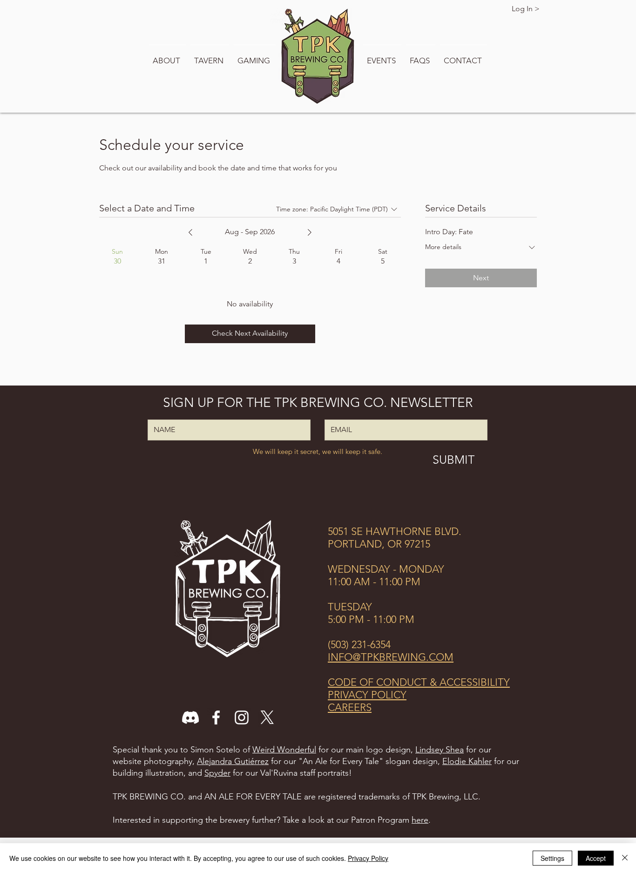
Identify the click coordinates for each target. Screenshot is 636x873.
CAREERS (350, 707)
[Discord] (190, 717)
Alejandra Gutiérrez (233, 761)
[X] (267, 717)
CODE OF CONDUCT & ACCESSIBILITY (419, 682)
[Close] (624, 858)
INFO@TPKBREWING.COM (390, 657)
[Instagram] (241, 717)
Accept (596, 858)
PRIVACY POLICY (367, 695)
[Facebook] (216, 717)
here (420, 820)
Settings (552, 858)
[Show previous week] (190, 232)
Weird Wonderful (284, 749)
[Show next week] (309, 232)
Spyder (217, 773)
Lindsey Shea (439, 749)
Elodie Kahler (467, 761)
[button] (167, 56)
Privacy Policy (368, 858)
